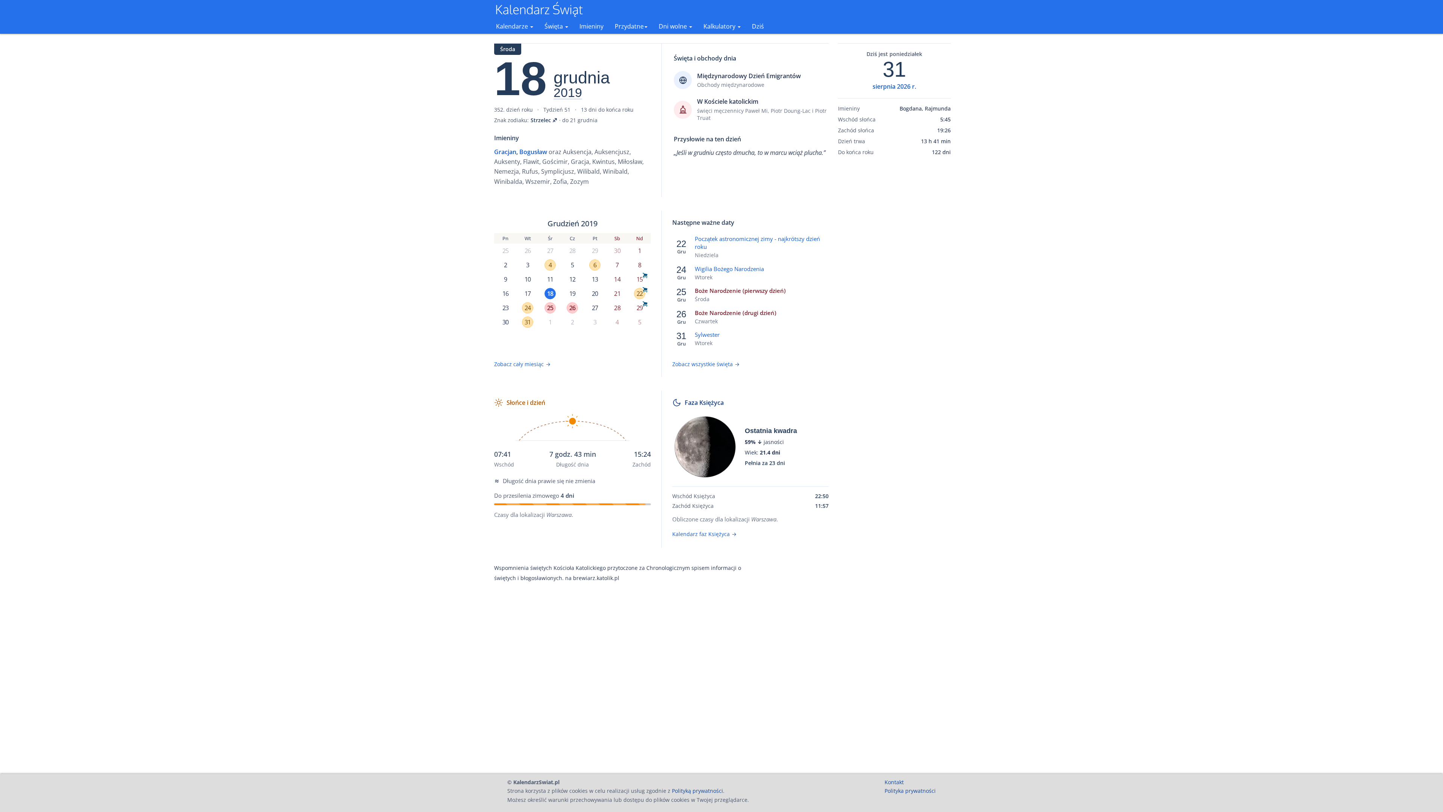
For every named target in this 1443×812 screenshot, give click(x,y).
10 (528, 279)
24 (528, 308)
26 (528, 251)
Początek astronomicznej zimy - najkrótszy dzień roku (757, 242)
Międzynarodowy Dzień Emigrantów (749, 76)
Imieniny (591, 26)
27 (550, 251)
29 (595, 251)
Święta (554, 26)
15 (640, 279)
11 (550, 279)
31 (528, 322)
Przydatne (629, 26)
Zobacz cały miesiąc (522, 364)
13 (595, 279)
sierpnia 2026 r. (894, 86)
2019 (568, 93)
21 (617, 293)
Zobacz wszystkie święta (706, 364)
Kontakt (894, 782)
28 (572, 251)
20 (595, 293)
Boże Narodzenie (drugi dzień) (735, 313)
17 (528, 293)
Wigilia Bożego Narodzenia (729, 269)
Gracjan (505, 152)
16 (505, 293)
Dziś (758, 26)
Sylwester (707, 334)
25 (505, 251)
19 (572, 293)
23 (505, 308)
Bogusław (533, 152)
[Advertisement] (894, 279)
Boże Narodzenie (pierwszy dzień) (740, 290)
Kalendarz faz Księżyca (704, 534)
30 (617, 251)
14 (617, 279)
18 (550, 293)
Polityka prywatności (910, 790)
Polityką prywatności (697, 790)
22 (640, 293)
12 (572, 279)
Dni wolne (673, 26)
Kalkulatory (720, 26)
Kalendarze (512, 26)
